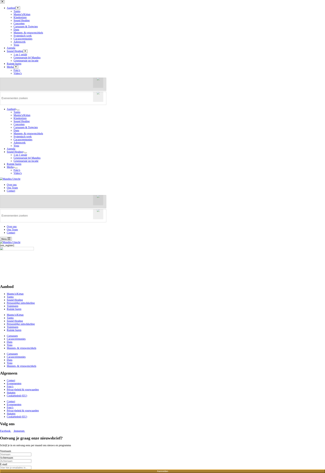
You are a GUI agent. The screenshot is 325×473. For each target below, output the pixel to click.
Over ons (12, 184)
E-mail (3, 464)
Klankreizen (20, 118)
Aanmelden (162, 471)
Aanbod (11, 109)
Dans (16, 130)
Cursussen (12, 335)
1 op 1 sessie (20, 154)
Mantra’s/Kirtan (22, 115)
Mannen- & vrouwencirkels (28, 133)
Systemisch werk (23, 136)
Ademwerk (20, 142)
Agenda (11, 148)
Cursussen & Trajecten (26, 127)
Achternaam (6, 457)
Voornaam (5, 451)
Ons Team (12, 187)
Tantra (17, 112)
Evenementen (14, 383)
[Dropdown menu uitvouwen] (18, 109)
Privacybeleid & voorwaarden (23, 389)
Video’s (18, 173)
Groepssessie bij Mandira (27, 157)
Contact (11, 190)
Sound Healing (22, 121)
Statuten (11, 392)
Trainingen (12, 306)
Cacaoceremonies (23, 139)
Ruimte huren (14, 164)
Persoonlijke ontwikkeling (21, 302)
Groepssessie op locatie (26, 160)
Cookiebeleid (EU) (17, 395)
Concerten (19, 124)
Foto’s (17, 170)
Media (10, 167)
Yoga (16, 145)
